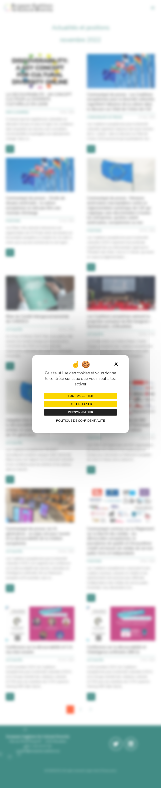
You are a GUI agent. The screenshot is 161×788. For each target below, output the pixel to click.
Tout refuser (80, 404)
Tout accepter (80, 396)
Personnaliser (80, 412)
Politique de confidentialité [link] (80, 421)
